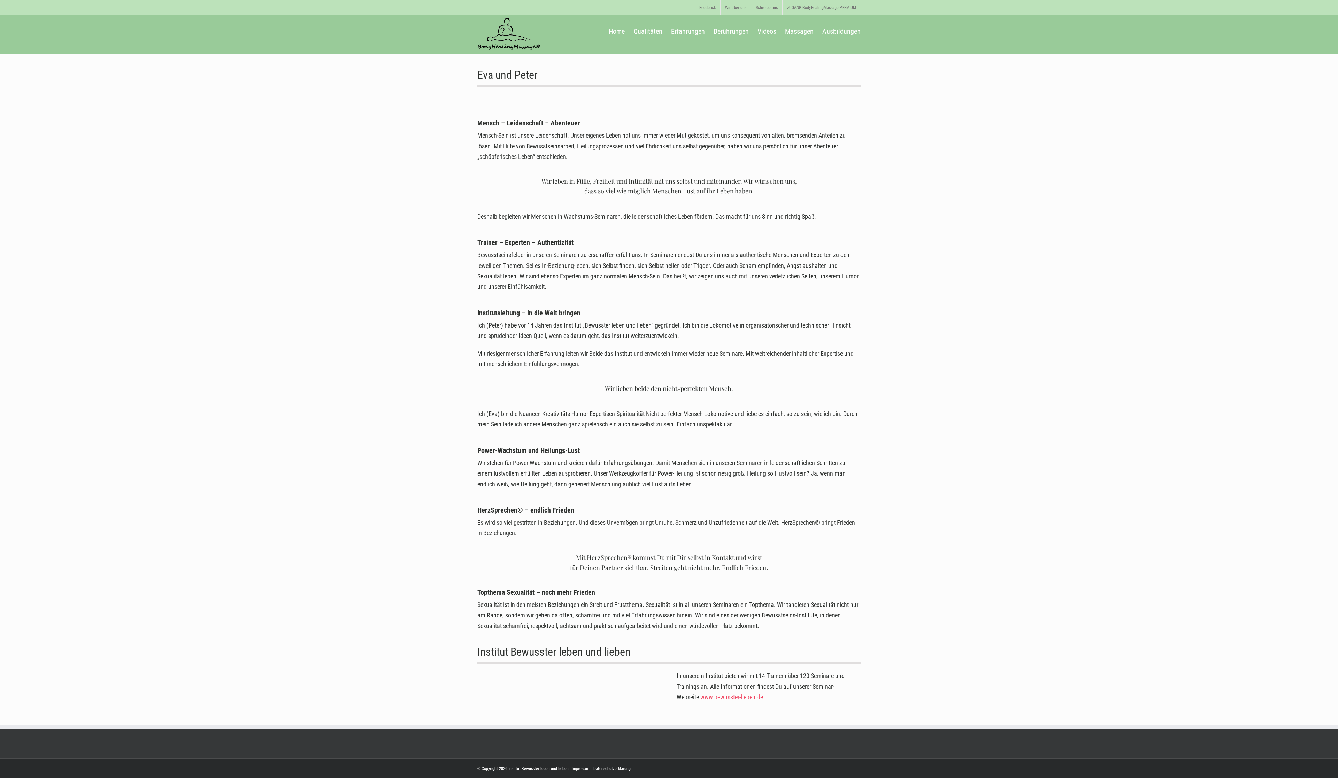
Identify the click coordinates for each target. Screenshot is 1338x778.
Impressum (581, 768)
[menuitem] (707, 7)
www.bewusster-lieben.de (731, 697)
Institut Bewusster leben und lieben (538, 768)
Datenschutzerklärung (611, 768)
